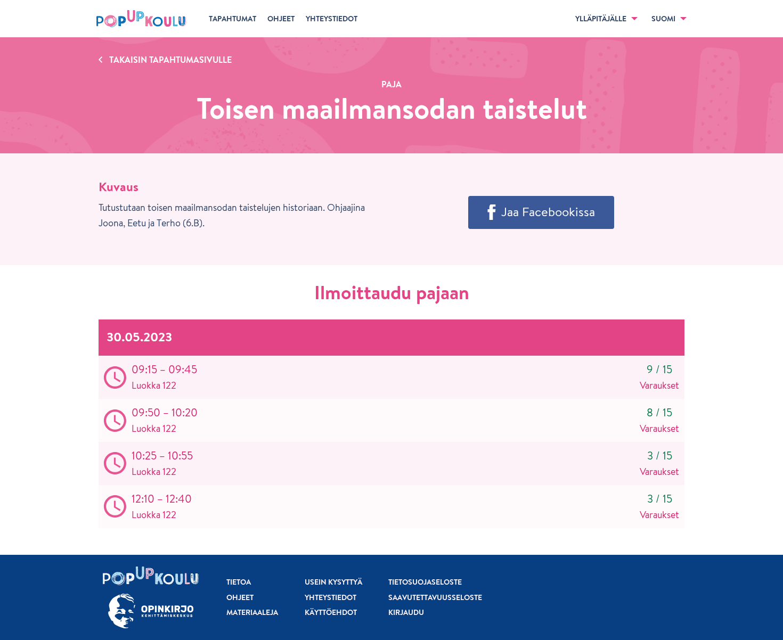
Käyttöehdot (331, 612)
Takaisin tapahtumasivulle (170, 59)
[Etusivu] (141, 18)
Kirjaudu (406, 612)
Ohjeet (240, 597)
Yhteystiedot (330, 597)
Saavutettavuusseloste (435, 597)
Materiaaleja (252, 612)
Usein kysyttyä (333, 582)
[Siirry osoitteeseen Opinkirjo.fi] (151, 611)
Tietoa (238, 582)
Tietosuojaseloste (425, 582)
